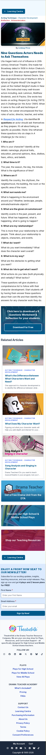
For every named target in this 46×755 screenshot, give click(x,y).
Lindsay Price (24, 48)
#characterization (18, 20)
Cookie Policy (23, 731)
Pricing (23, 692)
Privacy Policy (23, 723)
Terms (23, 727)
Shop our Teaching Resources (23, 540)
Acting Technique (9, 18)
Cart (31, 743)
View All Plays (23, 677)
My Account (19, 743)
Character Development (28, 18)
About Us (23, 719)
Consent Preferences (23, 735)
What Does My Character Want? (22, 423)
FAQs (23, 696)
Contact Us (23, 707)
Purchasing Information (23, 715)
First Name (7, 590)
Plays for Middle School (23, 673)
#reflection (5, 20)
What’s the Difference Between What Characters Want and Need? (22, 378)
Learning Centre (23, 711)
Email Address (8, 601)
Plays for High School (23, 669)
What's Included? (23, 688)
